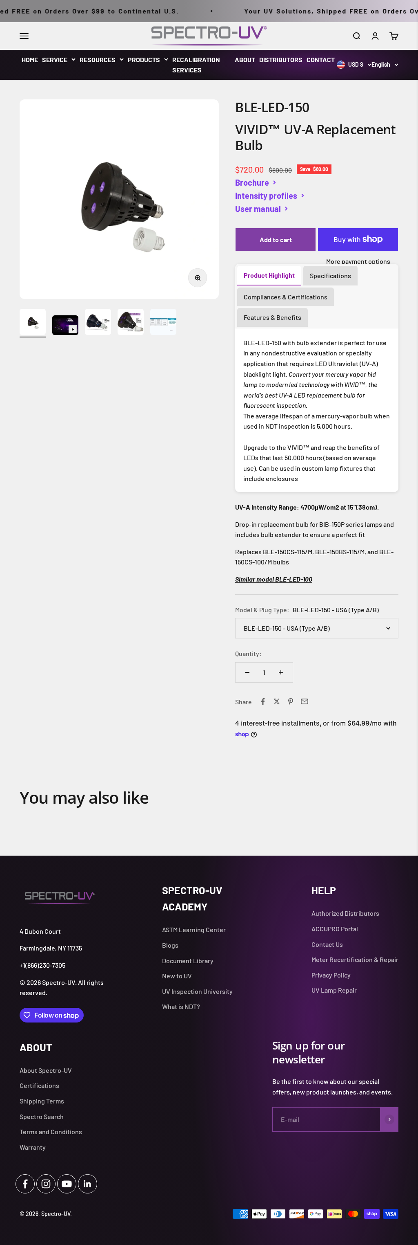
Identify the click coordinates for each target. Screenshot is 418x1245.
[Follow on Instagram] (45, 1183)
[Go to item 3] (98, 323)
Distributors (280, 59)
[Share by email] (304, 701)
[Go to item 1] (33, 323)
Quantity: (248, 653)
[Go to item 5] (163, 323)
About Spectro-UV (46, 1070)
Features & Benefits (272, 317)
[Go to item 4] (131, 323)
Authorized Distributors (345, 913)
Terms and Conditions (51, 1131)
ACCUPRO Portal (334, 929)
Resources (98, 59)
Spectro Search (42, 1116)
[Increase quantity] (281, 672)
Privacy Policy (331, 975)
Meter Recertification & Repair (354, 959)
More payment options (358, 261)
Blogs (170, 945)
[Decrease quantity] (247, 672)
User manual (258, 208)
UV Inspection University (197, 991)
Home (30, 59)
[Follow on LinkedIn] (87, 1183)
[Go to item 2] (65, 326)
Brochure (252, 182)
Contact (321, 59)
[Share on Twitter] (277, 701)
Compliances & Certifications (285, 297)
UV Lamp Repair (334, 990)
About (245, 59)
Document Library (187, 960)
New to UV (177, 976)
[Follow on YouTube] (66, 1183)
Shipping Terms (42, 1101)
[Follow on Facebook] (25, 1183)
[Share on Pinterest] (291, 701)
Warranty (33, 1147)
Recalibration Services (196, 65)
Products (144, 59)
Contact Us (327, 944)
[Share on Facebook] (263, 701)
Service (54, 59)
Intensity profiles (266, 195)
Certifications (39, 1085)
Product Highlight (269, 275)
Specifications (330, 275)
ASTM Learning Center (194, 929)
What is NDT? (181, 1006)
